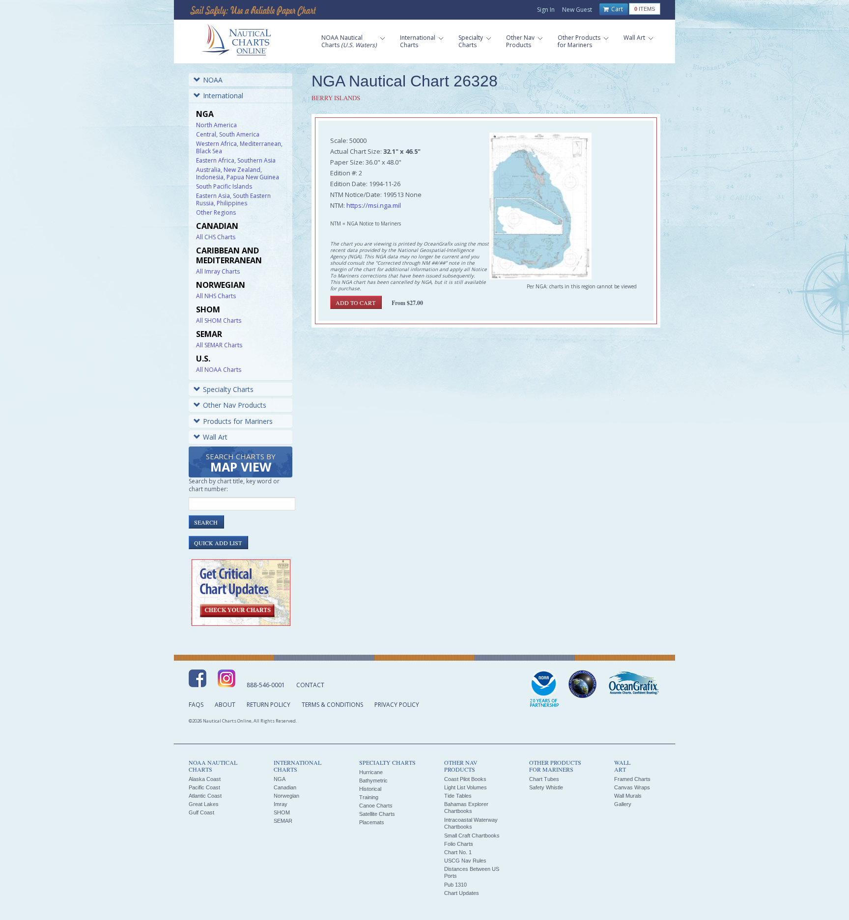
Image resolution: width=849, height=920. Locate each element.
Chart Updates (461, 893)
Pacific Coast (204, 787)
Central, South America (227, 134)
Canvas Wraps (632, 787)
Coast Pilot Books (465, 779)
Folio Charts (458, 844)
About (225, 704)
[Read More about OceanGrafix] (633, 684)
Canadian (285, 787)
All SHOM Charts (218, 320)
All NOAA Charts (218, 369)
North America (216, 125)
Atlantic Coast (205, 796)
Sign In (546, 9)
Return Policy (268, 704)
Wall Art (215, 437)
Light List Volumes (465, 787)
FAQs (196, 704)
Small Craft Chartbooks (472, 835)
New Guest (577, 9)
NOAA (213, 79)
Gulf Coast (201, 812)
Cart (616, 9)
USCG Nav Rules (465, 861)
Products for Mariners (238, 421)
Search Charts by (241, 463)
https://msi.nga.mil (373, 205)
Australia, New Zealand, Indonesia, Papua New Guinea (237, 173)
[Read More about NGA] (582, 684)
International (223, 95)
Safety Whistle (546, 787)
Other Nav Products (234, 405)
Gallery (622, 804)
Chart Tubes (544, 779)
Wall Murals (628, 796)
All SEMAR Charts (219, 345)
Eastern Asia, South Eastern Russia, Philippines (233, 199)
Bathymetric (373, 780)
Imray (280, 804)
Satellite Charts (377, 814)
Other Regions (216, 212)
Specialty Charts (228, 389)
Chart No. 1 (458, 852)
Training (368, 797)
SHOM (282, 812)
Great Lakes (204, 804)
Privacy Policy (396, 704)
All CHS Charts (215, 237)
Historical (370, 789)
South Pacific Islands (224, 186)
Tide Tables (458, 796)
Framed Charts (632, 779)
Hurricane (371, 772)
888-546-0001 (266, 685)
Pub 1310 (455, 885)
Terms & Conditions (332, 704)
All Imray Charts (218, 271)
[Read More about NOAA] (544, 689)
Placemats (371, 822)
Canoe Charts (376, 805)
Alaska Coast (205, 779)
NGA (279, 779)
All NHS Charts (216, 296)
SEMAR (283, 821)
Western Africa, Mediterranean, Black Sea (239, 147)
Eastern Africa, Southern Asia (236, 160)
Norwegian (286, 796)
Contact (310, 685)
